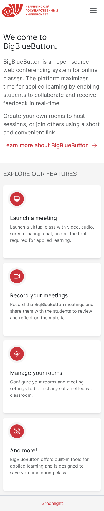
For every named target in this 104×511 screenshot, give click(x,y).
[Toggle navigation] (93, 10)
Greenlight (52, 503)
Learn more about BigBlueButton (46, 145)
